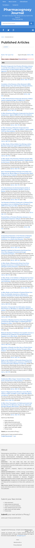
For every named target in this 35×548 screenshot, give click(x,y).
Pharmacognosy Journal (17, 11)
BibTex (29, 54)
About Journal (12, 1)
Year (12, 54)
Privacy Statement (18, 545)
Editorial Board (23, 1)
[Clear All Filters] (23, 59)
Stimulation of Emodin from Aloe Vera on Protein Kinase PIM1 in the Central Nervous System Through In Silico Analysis (16, 349)
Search (6, 47)
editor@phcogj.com (21, 535)
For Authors (6, 5)
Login (14, 436)
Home (4, 1)
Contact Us (15, 5)
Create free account (6, 436)
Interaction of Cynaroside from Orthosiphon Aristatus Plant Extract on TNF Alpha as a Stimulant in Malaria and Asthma (17, 308)
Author (3, 54)
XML (32, 54)
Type (9, 54)
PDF (29, 79)
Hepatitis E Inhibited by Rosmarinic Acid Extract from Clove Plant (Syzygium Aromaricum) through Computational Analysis (16, 252)
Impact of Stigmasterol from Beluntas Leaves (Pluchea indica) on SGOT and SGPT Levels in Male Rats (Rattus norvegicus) (16, 393)
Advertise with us (17, 542)
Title (6, 54)
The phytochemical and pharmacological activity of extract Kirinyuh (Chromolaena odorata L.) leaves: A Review (15, 189)
